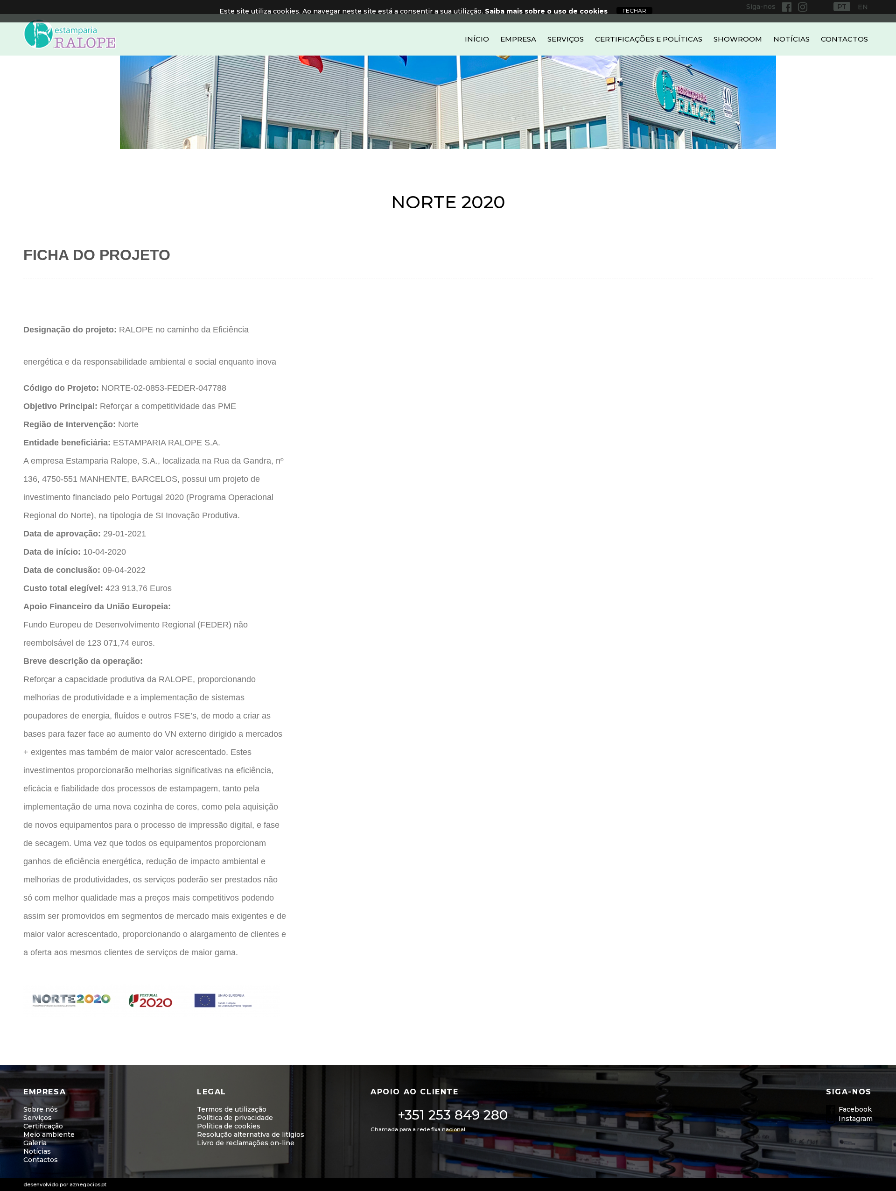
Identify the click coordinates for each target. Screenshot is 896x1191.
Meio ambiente (49, 1134)
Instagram (856, 1118)
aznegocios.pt (88, 1184)
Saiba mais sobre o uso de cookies (546, 11)
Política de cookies (228, 1126)
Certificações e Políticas (648, 39)
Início (477, 39)
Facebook (855, 1109)
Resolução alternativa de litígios (250, 1134)
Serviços (565, 39)
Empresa (518, 39)
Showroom (738, 39)
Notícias (791, 39)
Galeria (35, 1143)
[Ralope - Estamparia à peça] (70, 35)
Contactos (844, 39)
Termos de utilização (231, 1109)
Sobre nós (40, 1109)
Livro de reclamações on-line (245, 1143)
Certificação (43, 1126)
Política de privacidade (235, 1117)
